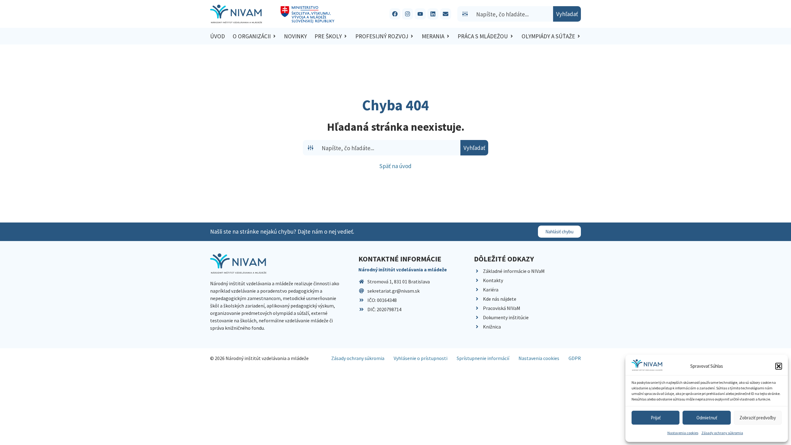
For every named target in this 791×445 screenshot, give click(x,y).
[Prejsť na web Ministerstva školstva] (308, 14)
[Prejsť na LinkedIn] (432, 13)
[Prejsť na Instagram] (407, 13)
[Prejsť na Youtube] (420, 13)
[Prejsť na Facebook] (394, 13)
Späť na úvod (395, 166)
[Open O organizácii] (274, 36)
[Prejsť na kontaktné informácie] (445, 13)
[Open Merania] (448, 36)
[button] (779, 366)
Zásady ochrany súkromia (722, 432)
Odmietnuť (706, 418)
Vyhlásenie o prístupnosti (420, 358)
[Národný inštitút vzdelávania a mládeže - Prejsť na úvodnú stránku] (236, 14)
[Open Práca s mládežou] (512, 36)
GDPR (575, 358)
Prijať (656, 418)
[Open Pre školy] (345, 36)
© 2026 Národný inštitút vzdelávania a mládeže (259, 358)
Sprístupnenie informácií (483, 358)
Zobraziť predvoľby (757, 418)
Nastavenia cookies (682, 432)
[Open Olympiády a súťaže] (579, 36)
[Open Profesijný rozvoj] (412, 36)
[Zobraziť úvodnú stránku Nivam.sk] (238, 263)
